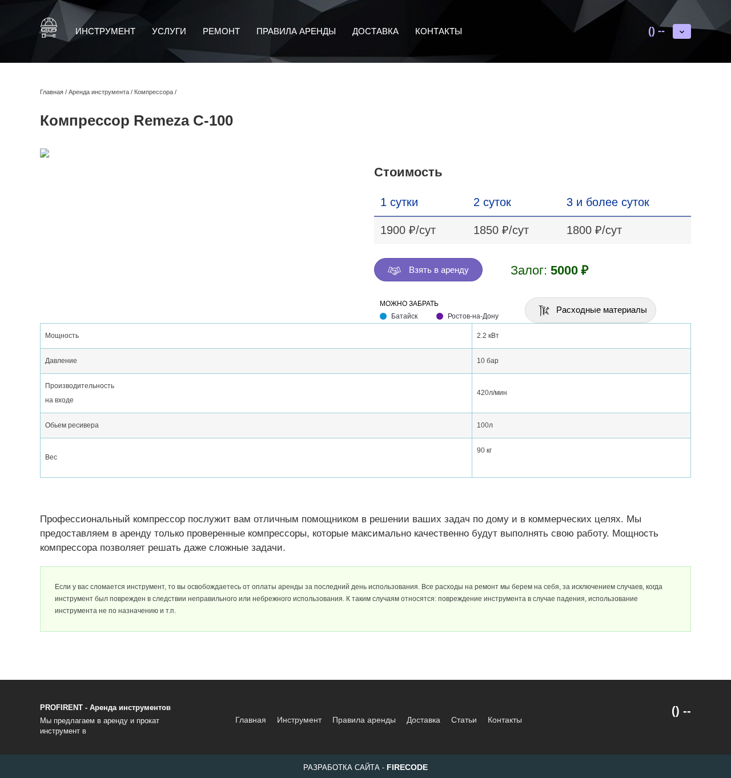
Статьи (464, 719)
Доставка (375, 31)
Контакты (438, 31)
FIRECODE (407, 767)
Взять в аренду (438, 270)
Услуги (169, 31)
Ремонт (221, 31)
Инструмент (105, 31)
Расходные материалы (600, 310)
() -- (656, 31)
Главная (250, 719)
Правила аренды (296, 31)
